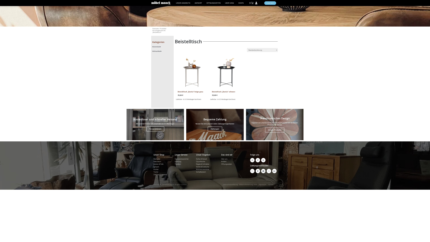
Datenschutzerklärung (230, 185)
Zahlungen (215, 129)
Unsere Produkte (274, 130)
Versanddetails (155, 129)
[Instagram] (252, 160)
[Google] (263, 160)
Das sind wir (226, 154)
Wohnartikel (156, 51)
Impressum (262, 185)
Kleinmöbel (156, 47)
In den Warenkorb (193, 103)
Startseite (155, 29)
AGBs (255, 185)
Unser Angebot (203, 154)
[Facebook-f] (258, 160)
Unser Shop (158, 154)
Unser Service (181, 154)
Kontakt (270, 185)
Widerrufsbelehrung (246, 185)
